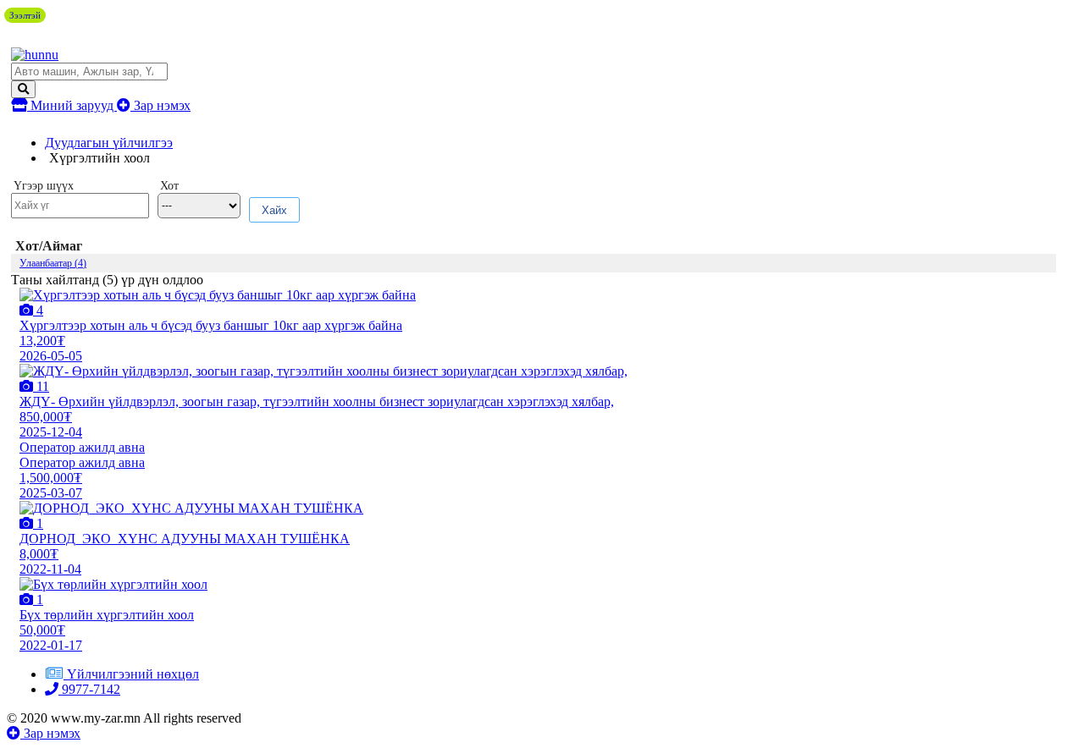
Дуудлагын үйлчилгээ (109, 142)
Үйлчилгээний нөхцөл (133, 674)
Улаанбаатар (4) (52, 263)
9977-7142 (89, 689)
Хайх (274, 210)
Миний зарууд (72, 105)
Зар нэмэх (160, 105)
